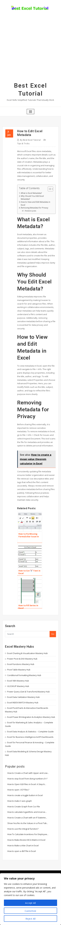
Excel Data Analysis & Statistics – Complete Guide (30, 731)
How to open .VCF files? (18, 789)
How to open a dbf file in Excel (21, 851)
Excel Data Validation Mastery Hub (23, 697)
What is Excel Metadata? (31, 193)
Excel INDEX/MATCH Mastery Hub (22, 702)
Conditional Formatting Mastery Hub (24, 675)
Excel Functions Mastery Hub (20, 664)
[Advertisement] (30, 50)
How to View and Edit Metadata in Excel (35, 203)
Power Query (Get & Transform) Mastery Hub (28, 691)
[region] (30, 899)
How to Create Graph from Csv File (23, 806)
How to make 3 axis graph (19, 800)
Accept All (30, 902)
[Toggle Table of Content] (48, 189)
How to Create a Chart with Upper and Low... (28, 773)
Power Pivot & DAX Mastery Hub (22, 658)
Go (52, 634)
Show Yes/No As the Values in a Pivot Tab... (27, 823)
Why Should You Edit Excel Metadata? (32, 197)
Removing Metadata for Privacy (34, 207)
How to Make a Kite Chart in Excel (23, 845)
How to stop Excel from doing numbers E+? (27, 778)
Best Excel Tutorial (30, 140)
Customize (30, 910)
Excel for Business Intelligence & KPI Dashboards (30, 737)
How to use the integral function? (22, 828)
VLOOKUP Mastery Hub (18, 686)
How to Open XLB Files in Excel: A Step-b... (26, 784)
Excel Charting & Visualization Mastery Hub (27, 653)
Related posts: (30, 211)
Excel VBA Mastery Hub (18, 680)
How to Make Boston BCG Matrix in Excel (26, 839)
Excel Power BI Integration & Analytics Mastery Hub (31, 717)
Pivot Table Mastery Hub (18, 669)
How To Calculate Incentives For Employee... (27, 834)
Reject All (30, 918)
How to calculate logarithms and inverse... (27, 812)
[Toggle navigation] (30, 111)
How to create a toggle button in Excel (25, 795)
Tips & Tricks (23, 143)
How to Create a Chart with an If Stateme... (27, 817)
